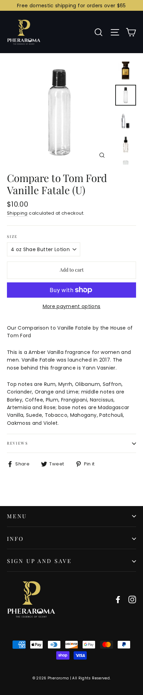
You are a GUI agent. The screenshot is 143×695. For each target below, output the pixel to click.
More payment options (72, 306)
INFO (15, 538)
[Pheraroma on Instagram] (132, 599)
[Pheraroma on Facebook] (118, 599)
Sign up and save (39, 560)
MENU (17, 516)
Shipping (17, 213)
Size (12, 236)
